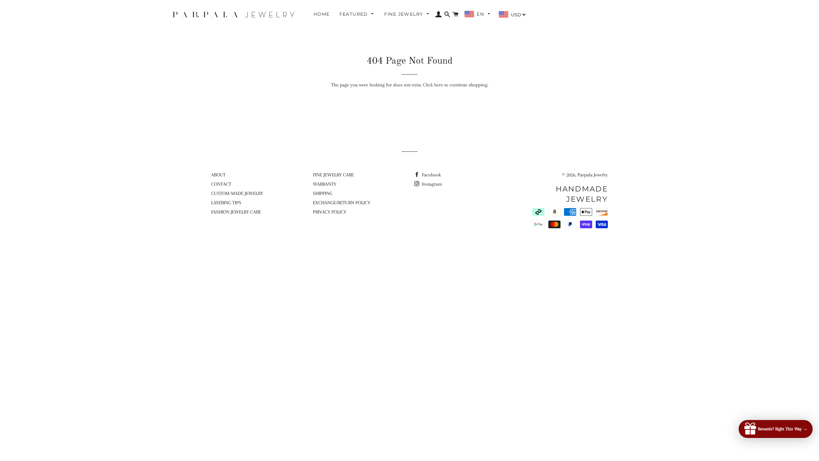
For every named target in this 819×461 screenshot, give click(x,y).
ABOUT (218, 175)
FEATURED (354, 14)
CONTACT (221, 184)
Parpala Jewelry (592, 175)
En (481, 14)
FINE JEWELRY (404, 14)
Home (322, 14)
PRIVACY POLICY (329, 212)
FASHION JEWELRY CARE (236, 212)
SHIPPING (322, 193)
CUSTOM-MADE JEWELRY (237, 193)
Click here (433, 85)
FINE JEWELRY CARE (333, 175)
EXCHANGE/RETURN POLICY (341, 203)
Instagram (431, 184)
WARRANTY (324, 184)
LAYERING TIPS (226, 203)
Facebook (431, 175)
